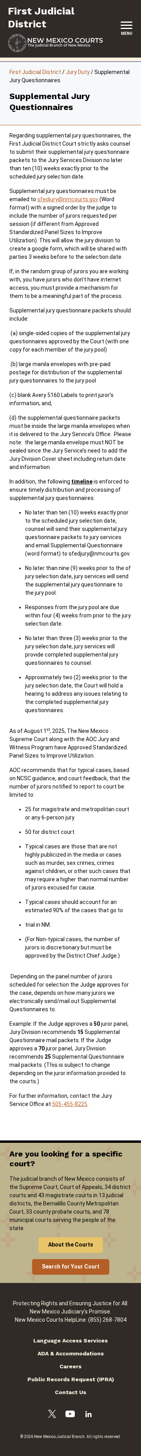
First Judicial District (35, 72)
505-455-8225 (69, 1104)
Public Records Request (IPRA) (70, 1379)
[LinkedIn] (88, 1415)
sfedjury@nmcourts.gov (67, 199)
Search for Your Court (70, 1266)
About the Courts (70, 1244)
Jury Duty (78, 72)
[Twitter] (52, 1415)
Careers (70, 1366)
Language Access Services (70, 1340)
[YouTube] (70, 1415)
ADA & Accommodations (71, 1353)
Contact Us (70, 1392)
